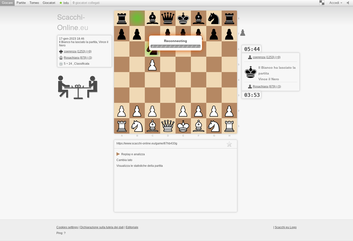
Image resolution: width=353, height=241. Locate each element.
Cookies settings (67, 227)
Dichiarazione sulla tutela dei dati (102, 227)
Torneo (34, 3)
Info (65, 3)
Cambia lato (124, 160)
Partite (21, 3)
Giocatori (49, 3)
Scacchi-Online (72, 22)
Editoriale (132, 227)
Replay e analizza (130, 154)
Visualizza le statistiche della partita (139, 165)
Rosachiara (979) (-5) (78, 57)
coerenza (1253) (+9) (77, 51)
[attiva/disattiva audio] (349, 3)
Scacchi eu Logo (286, 227)
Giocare (7, 3)
